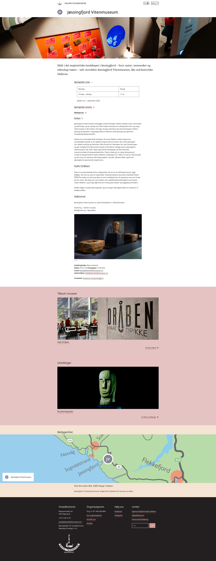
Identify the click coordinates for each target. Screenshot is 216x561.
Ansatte (89, 523)
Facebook (118, 511)
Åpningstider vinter (82, 82)
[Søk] (152, 525)
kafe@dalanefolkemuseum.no (96, 273)
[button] (140, 236)
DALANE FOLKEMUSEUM (75, 3)
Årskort (77, 118)
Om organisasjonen (94, 515)
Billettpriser (79, 112)
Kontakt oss (91, 519)
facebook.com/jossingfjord (93, 278)
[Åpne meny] (155, 3)
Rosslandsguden (65, 411)
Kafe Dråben (63, 342)
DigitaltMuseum (138, 515)
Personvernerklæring (140, 519)
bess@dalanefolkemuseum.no (91, 270)
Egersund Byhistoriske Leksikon (144, 511)
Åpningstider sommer (83, 107)
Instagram (119, 515)
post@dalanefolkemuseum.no (70, 522)
